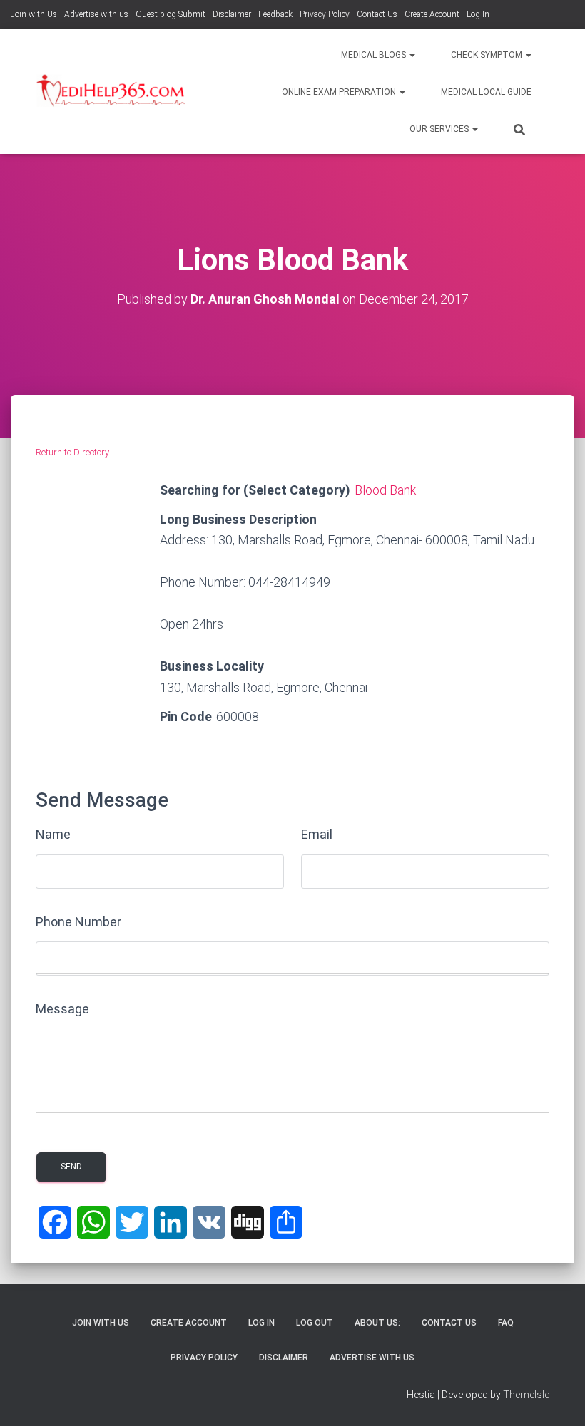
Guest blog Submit (170, 14)
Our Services (440, 129)
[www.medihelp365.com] (112, 91)
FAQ (506, 1323)
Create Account (432, 14)
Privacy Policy (325, 14)
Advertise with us (96, 14)
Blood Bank (385, 489)
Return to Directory (72, 452)
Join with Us (34, 14)
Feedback (275, 14)
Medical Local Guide (486, 92)
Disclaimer (232, 14)
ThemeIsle (526, 1394)
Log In (478, 14)
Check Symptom (487, 55)
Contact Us (377, 14)
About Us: (377, 1323)
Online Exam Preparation (340, 92)
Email (316, 834)
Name (53, 834)
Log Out (314, 1323)
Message (62, 1008)
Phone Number (78, 921)
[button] (411, 55)
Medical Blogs (374, 55)
